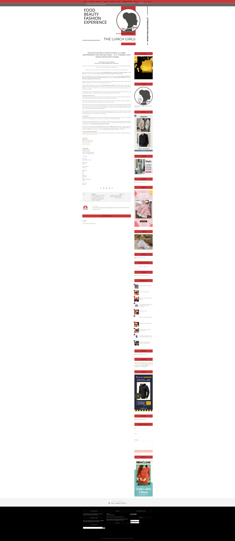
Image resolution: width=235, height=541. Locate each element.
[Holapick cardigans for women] (140, 354)
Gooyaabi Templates (128, 538)
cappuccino (136, 363)
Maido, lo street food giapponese (146, 317)
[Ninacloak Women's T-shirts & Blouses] (143, 496)
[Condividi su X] (104, 188)
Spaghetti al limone (143, 310)
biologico (146, 362)
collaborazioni (149, 363)
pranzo (149, 365)
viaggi (143, 366)
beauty (135, 362)
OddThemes (111, 538)
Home (84, 1)
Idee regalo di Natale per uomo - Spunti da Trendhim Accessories (146, 336)
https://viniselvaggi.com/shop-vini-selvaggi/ (89, 134)
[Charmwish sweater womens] (140, 419)
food (143, 365)
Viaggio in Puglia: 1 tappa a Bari (146, 285)
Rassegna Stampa (127, 1)
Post (132, 520)
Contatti (136, 1)
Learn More (141, 3)
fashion (137, 365)
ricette (135, 366)
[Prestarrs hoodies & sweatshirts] (141, 275)
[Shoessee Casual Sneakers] (140, 182)
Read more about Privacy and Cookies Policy (115, 516)
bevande (141, 362)
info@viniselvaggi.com (86, 144)
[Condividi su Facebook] (101, 188)
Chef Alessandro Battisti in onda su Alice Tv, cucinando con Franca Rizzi (146, 305)
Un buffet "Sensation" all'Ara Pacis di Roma (145, 330)
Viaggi (118, 1)
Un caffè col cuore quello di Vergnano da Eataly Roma (145, 343)
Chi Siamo (91, 1)
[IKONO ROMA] (143, 79)
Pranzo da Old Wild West (144, 291)
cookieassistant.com (110, 514)
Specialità (98, 1)
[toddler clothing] (143, 226)
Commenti (133, 522)
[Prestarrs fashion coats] (139, 257)
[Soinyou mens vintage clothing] (143, 151)
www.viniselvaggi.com (86, 143)
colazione (142, 363)
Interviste (112, 1)
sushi (140, 366)
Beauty (106, 1)
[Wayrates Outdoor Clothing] (143, 410)
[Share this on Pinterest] (107, 188)
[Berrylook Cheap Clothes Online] (143, 173)
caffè (150, 362)
